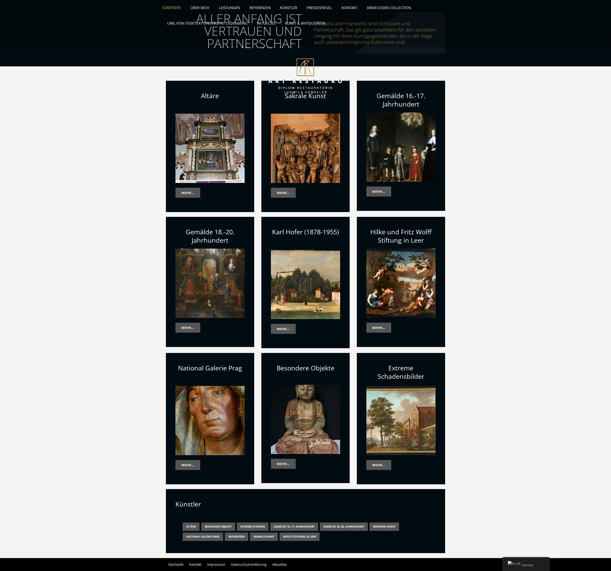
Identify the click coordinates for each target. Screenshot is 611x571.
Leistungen (229, 8)
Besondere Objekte (218, 526)
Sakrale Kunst (263, 536)
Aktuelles (266, 23)
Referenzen (260, 8)
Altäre (191, 526)
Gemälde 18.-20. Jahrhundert (343, 526)
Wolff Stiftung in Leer (299, 536)
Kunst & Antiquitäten (305, 23)
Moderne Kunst (384, 526)
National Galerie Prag (203, 536)
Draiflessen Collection (389, 8)
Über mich (199, 8)
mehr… (187, 193)
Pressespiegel (319, 8)
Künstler (288, 8)
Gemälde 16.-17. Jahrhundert (294, 526)
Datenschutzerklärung (249, 564)
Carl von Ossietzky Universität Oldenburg (207, 23)
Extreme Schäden (252, 526)
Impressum (216, 564)
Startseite (171, 8)
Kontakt (349, 8)
